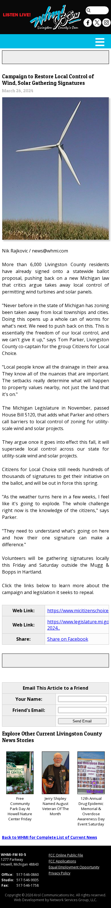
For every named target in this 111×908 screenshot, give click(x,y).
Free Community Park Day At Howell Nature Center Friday (20, 808)
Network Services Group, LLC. (73, 899)
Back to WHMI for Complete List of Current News (49, 837)
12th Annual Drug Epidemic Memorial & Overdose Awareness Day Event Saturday (91, 811)
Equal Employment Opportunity (74, 867)
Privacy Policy (59, 873)
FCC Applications (62, 861)
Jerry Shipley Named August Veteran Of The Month (55, 806)
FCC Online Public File (66, 855)
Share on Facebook (67, 639)
